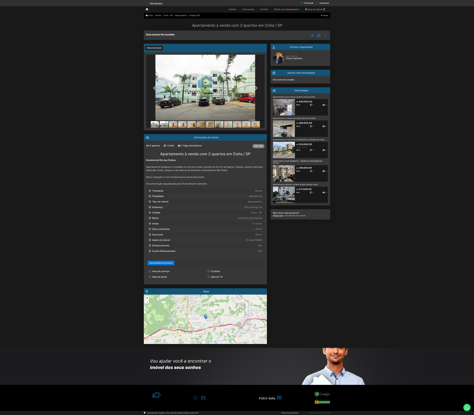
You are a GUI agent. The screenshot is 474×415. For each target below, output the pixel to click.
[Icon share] (195, 397)
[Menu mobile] (147, 9)
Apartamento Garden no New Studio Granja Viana (295, 184)
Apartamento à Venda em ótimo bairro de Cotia (294, 118)
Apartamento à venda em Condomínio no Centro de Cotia (299, 139)
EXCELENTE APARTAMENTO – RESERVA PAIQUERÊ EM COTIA (297, 162)
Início (150, 15)
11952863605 (155, 3)
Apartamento (181, 15)
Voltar (325, 15)
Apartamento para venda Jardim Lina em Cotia (294, 97)
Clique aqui (278, 215)
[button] (155, 88)
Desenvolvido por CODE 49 (319, 413)
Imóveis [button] (232, 9)
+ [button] (147, 297)
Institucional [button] (248, 9)
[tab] (154, 48)
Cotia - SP (168, 15)
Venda (158, 15)
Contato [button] (264, 9)
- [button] (147, 301)
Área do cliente (315, 9)
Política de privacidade (289, 413)
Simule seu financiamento (286, 9)
